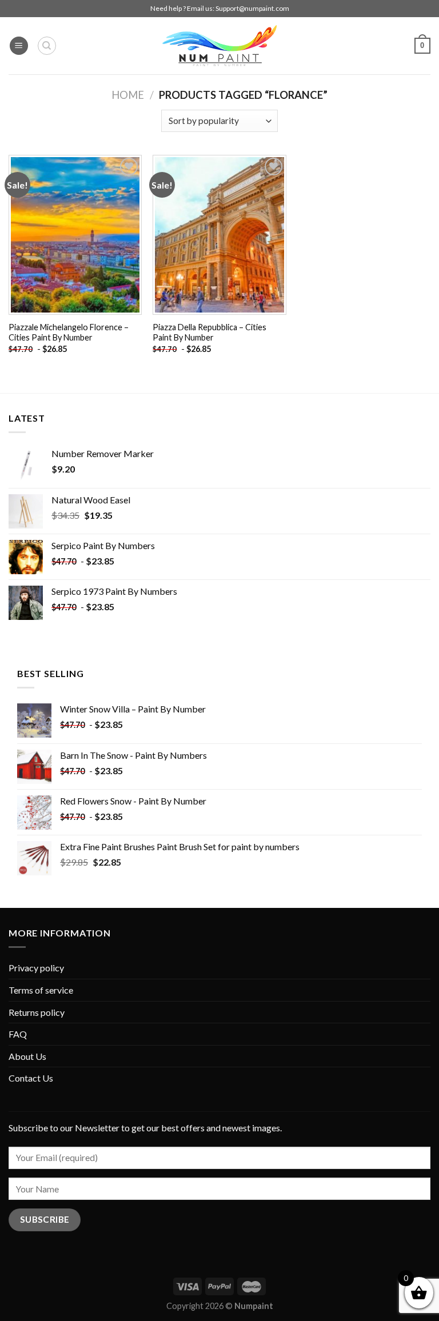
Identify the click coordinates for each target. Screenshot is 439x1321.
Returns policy (37, 1012)
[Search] (47, 46)
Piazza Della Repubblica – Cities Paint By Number (209, 332)
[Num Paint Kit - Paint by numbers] (219, 45)
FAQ (18, 1033)
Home (127, 95)
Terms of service (41, 989)
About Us (27, 1056)
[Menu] (19, 46)
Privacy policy (36, 967)
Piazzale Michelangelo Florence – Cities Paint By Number (69, 332)
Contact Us (31, 1077)
